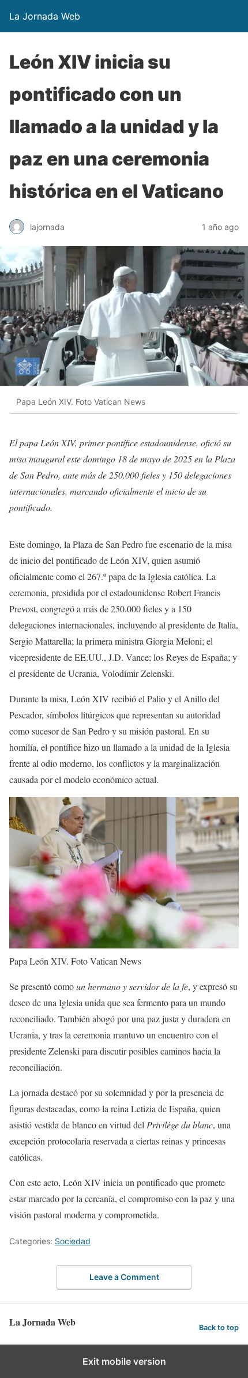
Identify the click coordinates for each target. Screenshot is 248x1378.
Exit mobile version (124, 1361)
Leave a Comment (124, 1277)
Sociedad (73, 1241)
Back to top (219, 1327)
